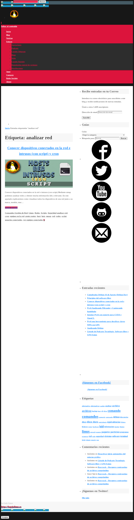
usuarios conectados (13, 220)
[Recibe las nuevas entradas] (46, 510)
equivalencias (114, 422)
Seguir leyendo (11, 208)
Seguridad (52, 213)
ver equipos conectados (33, 220)
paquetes (106, 432)
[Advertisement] (41, 106)
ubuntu (88, 440)
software (116, 436)
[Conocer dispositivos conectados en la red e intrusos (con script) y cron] (39, 187)
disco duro (92, 421)
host (39, 216)
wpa (97, 440)
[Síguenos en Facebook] (101, 159)
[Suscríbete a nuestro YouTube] (101, 200)
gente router (30, 216)
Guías (84, 132)
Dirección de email (90, 112)
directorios (124, 417)
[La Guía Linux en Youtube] (6, 510)
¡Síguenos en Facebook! (96, 382)
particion (115, 432)
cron (7, 216)
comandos (90, 416)
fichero (123, 422)
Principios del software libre (99, 298)
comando (114, 410)
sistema (108, 436)
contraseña (109, 417)
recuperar (85, 436)
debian (116, 417)
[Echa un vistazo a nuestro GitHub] (101, 221)
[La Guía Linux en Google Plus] (17, 510)
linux (86, 431)
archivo (116, 405)
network (93, 432)
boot (99, 411)
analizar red (62, 213)
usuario (93, 440)
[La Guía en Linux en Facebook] (28, 510)
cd (102, 411)
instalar (117, 427)
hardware (96, 427)
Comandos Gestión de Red (16, 213)
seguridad (100, 436)
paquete (98, 432)
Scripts (44, 213)
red (53, 216)
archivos (86, 410)
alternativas (95, 406)
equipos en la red (17, 216)
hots (43, 216)
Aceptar (5, 517)
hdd (101, 426)
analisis (102, 406)
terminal (124, 436)
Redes (37, 213)
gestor (90, 427)
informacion (109, 427)
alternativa (86, 406)
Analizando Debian (95, 328)
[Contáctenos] (101, 242)
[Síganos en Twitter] (101, 180)
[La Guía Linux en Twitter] (38, 510)
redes (58, 216)
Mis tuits (85, 498)
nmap (48, 216)
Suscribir (86, 118)
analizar (108, 406)
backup (94, 411)
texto (84, 440)
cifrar (105, 411)
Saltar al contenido (9, 26)
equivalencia (103, 422)
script (64, 216)
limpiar (122, 427)
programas (124, 432)
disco (84, 422)
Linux (31, 213)
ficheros (85, 427)
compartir (102, 417)
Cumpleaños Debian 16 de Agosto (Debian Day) (107, 295)
